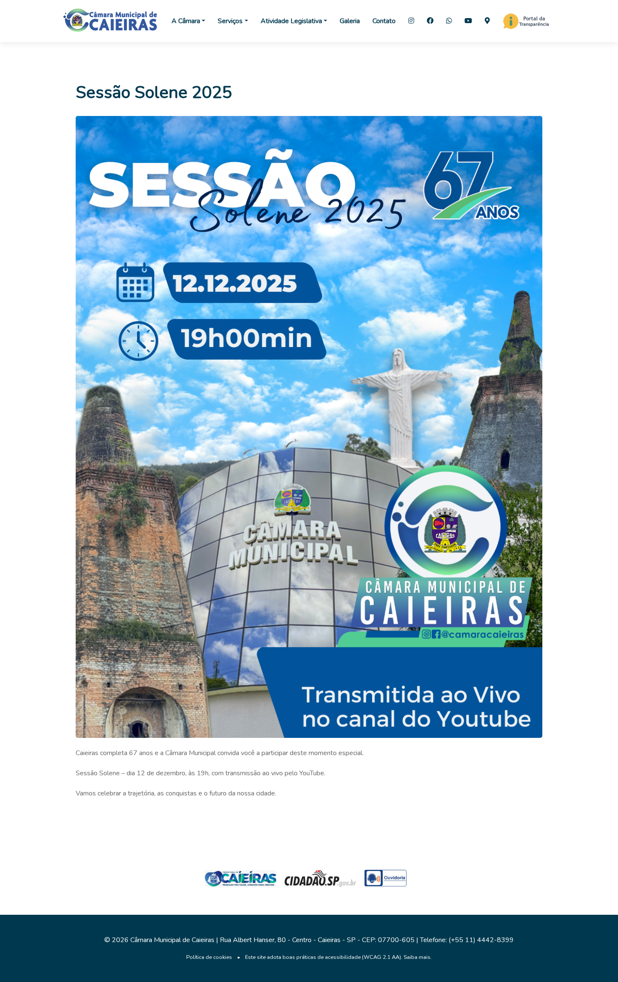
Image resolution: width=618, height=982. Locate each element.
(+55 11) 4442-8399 (481, 940)
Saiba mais (417, 957)
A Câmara (186, 21)
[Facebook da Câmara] (430, 21)
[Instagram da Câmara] (411, 21)
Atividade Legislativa (291, 21)
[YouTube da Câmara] (468, 21)
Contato (384, 21)
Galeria (350, 21)
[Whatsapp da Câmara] (449, 21)
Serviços (230, 21)
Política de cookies (209, 957)
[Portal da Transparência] (526, 21)
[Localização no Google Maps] (487, 21)
